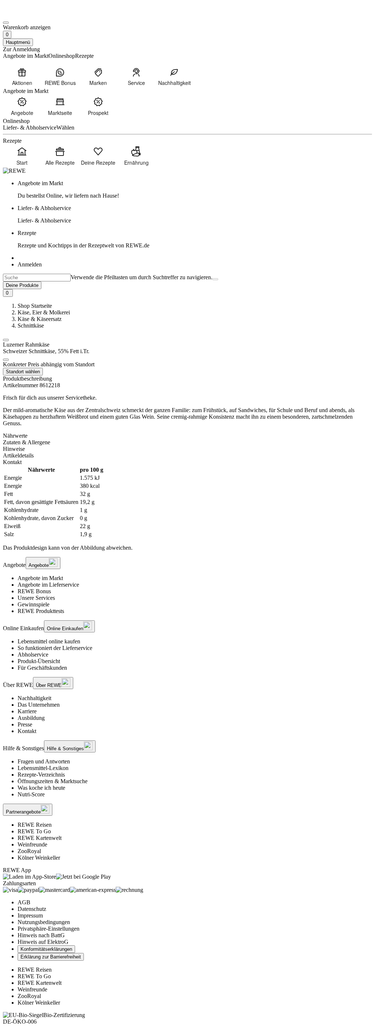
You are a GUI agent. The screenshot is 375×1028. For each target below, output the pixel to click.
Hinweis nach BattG (41, 935)
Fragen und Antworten (44, 761)
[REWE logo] (14, 171)
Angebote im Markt (40, 578)
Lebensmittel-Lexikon (43, 768)
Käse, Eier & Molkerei (44, 312)
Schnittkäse (31, 325)
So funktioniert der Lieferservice (55, 648)
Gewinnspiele (33, 604)
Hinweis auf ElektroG (43, 942)
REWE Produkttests (41, 611)
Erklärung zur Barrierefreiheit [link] (51, 957)
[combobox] (37, 277)
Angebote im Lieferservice (48, 585)
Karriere (27, 711)
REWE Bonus (34, 591)
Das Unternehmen (39, 705)
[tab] (187, 436)
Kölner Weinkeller (39, 858)
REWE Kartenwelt (40, 838)
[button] (6, 340)
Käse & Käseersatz (40, 319)
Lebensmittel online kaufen (49, 641)
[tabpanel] (187, 502)
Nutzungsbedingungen (44, 922)
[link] (195, 189)
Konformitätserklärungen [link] (46, 949)
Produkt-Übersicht (39, 661)
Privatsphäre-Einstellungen (48, 929)
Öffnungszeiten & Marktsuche (53, 781)
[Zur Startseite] (28, 14)
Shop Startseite (35, 306)
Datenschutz (32, 909)
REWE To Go (34, 831)
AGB (24, 902)
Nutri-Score (31, 794)
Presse (25, 724)
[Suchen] (215, 279)
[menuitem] (22, 76)
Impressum (30, 915)
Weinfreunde (32, 844)
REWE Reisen (35, 825)
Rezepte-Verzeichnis (41, 774)
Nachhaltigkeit (34, 698)
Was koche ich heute (41, 788)
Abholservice (33, 654)
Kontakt (27, 731)
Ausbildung (31, 718)
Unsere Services (36, 598)
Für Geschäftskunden (42, 668)
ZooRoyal (29, 851)
